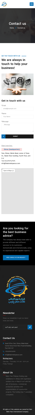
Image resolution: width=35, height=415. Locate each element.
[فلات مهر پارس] (4, 4)
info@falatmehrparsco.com (10, 163)
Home (12, 28)
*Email (3, 106)
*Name (3, 114)
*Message (4, 122)
